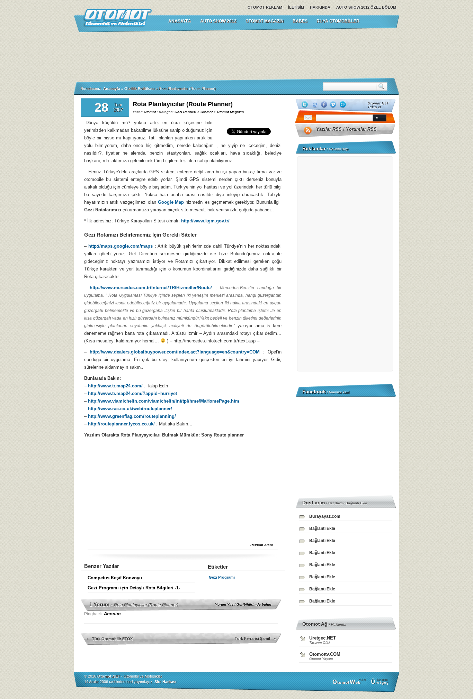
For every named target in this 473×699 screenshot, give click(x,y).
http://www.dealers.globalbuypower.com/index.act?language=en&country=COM (175, 352)
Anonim (112, 613)
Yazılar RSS (329, 129)
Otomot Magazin (265, 21)
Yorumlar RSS (361, 129)
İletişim (296, 7)
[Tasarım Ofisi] (380, 684)
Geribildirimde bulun (254, 604)
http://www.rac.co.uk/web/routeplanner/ (130, 408)
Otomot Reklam (265, 7)
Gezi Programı (222, 577)
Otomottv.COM (324, 654)
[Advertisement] (236, 55)
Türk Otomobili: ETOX (112, 639)
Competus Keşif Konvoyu (115, 577)
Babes (300, 21)
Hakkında (320, 7)
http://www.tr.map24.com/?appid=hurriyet (132, 393)
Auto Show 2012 (218, 21)
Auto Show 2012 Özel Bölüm (366, 7)
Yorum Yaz (224, 604)
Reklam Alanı (261, 545)
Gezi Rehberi (185, 112)
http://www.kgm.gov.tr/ (205, 220)
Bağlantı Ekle (356, 503)
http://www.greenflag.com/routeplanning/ (132, 416)
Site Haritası (165, 682)
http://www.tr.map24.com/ (115, 385)
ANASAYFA (179, 21)
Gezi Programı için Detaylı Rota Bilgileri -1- (134, 587)
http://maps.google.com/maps (120, 246)
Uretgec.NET (322, 638)
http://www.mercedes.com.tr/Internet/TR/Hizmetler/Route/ (151, 287)
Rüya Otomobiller (337, 21)
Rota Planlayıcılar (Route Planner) (183, 104)
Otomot (150, 112)
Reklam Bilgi (338, 149)
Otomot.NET (108, 676)
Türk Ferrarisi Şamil (252, 638)
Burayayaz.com (324, 516)
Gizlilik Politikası (139, 88)
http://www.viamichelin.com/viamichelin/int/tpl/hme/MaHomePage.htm (163, 401)
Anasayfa (111, 88)
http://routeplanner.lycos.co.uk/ (121, 423)
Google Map (171, 202)
